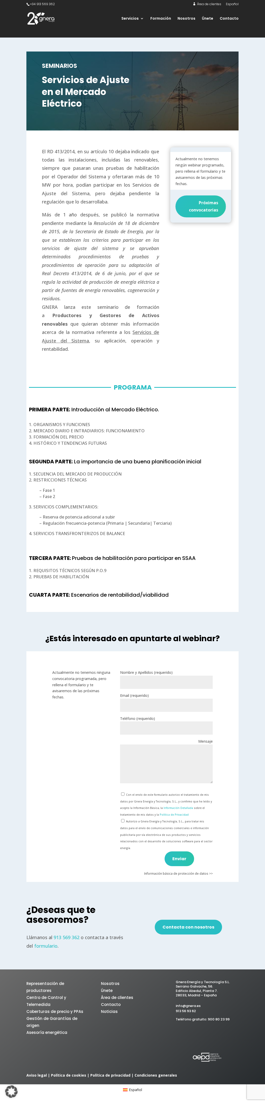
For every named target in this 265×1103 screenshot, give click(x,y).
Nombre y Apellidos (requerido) (146, 672)
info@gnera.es (188, 1005)
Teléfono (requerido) (137, 718)
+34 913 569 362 (42, 4)
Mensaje (205, 741)
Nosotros (186, 19)
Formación (160, 19)
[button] (11, 1091)
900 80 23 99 (219, 1019)
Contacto (229, 19)
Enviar (179, 859)
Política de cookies (68, 1075)
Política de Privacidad (174, 814)
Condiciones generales (156, 1075)
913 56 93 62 (186, 1011)
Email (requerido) (134, 695)
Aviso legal (36, 1075)
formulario (45, 946)
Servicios (130, 19)
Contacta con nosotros (188, 927)
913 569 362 (66, 937)
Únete (207, 19)
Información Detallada (179, 808)
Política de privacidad (110, 1075)
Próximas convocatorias (203, 206)
